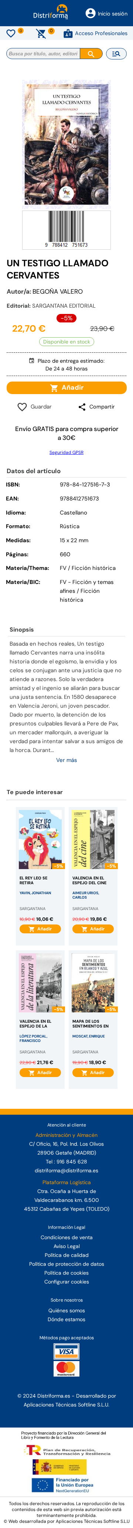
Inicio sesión (112, 13)
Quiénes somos (66, 1310)
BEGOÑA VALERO (58, 291)
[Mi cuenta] (68, 33)
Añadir (71, 387)
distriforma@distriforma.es (66, 1170)
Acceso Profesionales (101, 33)
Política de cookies (66, 1272)
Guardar (40, 406)
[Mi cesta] (41, 33)
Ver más (66, 760)
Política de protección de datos (66, 1264)
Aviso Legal (67, 1246)
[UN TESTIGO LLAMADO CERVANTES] (66, 144)
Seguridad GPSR (66, 452)
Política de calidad (67, 1255)
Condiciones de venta (67, 1237)
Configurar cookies (66, 1281)
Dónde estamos (66, 1319)
